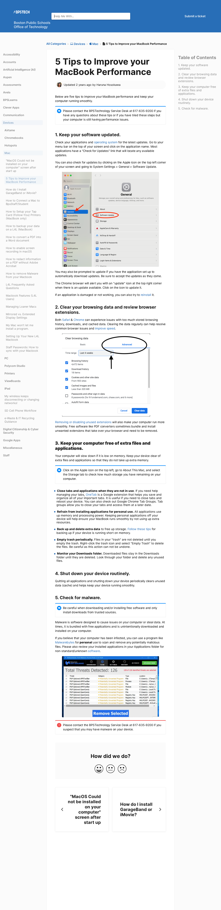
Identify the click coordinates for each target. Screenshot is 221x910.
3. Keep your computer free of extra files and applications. (197, 90)
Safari (66, 320)
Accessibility (11, 54)
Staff (6, 455)
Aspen (7, 77)
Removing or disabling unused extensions (83, 422)
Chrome (79, 320)
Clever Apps (11, 107)
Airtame (9, 130)
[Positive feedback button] (99, 769)
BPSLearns (10, 100)
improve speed (105, 328)
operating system (105, 142)
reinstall (146, 295)
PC (6, 358)
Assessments (12, 84)
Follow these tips (139, 529)
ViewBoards (12, 381)
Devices (8, 122)
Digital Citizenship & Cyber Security (21, 430)
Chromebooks (13, 137)
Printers (9, 373)
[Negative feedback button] (122, 769)
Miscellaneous (12, 447)
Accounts (9, 62)
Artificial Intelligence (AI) (19, 69)
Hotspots (10, 145)
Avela (6, 92)
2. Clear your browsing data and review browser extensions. (197, 78)
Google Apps (11, 440)
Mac (7, 153)
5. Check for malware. (193, 108)
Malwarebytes (64, 642)
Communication (13, 115)
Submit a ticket (195, 16)
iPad (7, 388)
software (94, 651)
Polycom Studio (14, 366)
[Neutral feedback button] (110, 769)
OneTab (91, 494)
